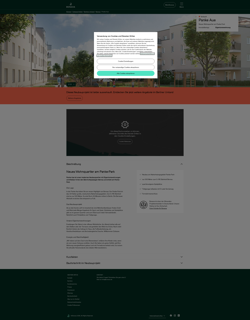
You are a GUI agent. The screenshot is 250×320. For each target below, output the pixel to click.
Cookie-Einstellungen (125, 61)
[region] (125, 55)
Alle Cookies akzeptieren (126, 73)
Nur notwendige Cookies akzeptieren (125, 67)
